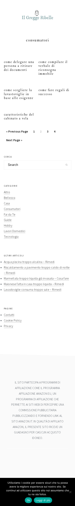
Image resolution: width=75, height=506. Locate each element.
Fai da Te (10, 214)
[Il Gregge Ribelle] (37, 21)
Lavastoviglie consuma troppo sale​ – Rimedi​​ (32, 289)
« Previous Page (17, 132)
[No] (70, 492)
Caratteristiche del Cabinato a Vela (19, 116)
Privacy (8, 326)
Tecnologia (11, 236)
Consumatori (12, 209)
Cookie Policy (13, 320)
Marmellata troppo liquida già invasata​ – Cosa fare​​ (36, 278)
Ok (28, 500)
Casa (7, 203)
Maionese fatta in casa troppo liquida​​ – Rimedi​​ (34, 284)
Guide (8, 220)
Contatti (9, 315)
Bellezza (9, 198)
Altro (7, 192)
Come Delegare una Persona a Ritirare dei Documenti (19, 66)
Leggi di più (43, 500)
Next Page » (14, 141)
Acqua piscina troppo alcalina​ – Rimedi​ (29, 262)
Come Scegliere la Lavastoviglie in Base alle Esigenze (18, 94)
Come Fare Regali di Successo (53, 92)
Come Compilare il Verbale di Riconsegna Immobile (53, 68)
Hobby (8, 225)
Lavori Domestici (14, 231)
